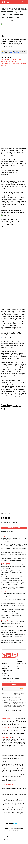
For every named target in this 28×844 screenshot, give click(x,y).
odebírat (14, 684)
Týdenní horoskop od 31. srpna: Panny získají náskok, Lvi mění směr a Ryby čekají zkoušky (12, 808)
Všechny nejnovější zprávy (14, 528)
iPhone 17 (15, 745)
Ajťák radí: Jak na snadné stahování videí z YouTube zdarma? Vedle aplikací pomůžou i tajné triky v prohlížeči (13, 642)
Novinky (3, 536)
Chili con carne (6, 730)
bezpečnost (4, 591)
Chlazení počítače (16, 737)
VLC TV (20, 745)
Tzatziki (20, 731)
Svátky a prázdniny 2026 (15, 723)
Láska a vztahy (18, 721)
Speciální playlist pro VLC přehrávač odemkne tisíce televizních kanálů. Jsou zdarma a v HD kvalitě (13, 636)
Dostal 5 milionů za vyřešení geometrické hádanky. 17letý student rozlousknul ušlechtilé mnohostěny (13, 765)
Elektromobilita (8, 745)
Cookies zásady (6, 675)
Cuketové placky (6, 731)
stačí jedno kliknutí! (14, 52)
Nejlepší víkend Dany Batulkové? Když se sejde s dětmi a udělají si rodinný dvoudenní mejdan (13, 813)
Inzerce (19, 666)
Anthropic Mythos (22, 742)
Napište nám (19, 513)
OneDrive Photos (10, 740)
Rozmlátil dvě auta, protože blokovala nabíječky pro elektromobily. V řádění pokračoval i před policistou (13, 754)
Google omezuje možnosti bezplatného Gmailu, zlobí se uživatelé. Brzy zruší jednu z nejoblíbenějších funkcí (13, 539)
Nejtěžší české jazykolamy (8, 721)
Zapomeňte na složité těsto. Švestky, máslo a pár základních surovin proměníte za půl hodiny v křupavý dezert (14, 789)
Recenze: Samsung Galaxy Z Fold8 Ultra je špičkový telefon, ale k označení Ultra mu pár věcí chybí (12, 572)
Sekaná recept (5, 733)
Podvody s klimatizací (6, 746)
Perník (10, 733)
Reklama (4, 665)
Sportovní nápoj (14, 730)
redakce (3, 20)
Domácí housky (5, 734)
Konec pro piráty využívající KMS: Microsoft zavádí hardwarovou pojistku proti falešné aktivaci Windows (12, 615)
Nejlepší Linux (16, 746)
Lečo (15, 733)
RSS (18, 668)
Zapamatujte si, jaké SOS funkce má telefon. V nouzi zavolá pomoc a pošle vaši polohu (14, 780)
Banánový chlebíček (21, 728)
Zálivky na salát (22, 730)
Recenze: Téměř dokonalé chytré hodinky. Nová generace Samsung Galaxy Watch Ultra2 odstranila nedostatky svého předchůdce (13, 578)
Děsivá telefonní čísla (16, 718)
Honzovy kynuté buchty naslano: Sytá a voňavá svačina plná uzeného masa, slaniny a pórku (12, 799)
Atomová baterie (6, 743)
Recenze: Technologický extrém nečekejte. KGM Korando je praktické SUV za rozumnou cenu (13, 775)
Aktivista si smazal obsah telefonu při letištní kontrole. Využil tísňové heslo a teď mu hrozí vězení (13, 605)
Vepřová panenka (16, 727)
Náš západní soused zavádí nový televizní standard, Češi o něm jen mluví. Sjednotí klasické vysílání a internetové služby (13, 554)
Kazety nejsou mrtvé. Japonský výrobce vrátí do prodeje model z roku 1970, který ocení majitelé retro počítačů (14, 760)
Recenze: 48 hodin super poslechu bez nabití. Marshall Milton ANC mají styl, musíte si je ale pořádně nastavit (13, 566)
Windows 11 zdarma (12, 742)
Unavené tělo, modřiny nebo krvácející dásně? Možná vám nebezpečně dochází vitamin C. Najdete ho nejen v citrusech (14, 794)
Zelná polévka (14, 731)
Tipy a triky (7, 6)
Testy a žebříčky (6, 563)
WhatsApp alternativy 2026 (14, 724)
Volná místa (5, 663)
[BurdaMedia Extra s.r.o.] (10, 655)
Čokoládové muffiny (11, 728)
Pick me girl (20, 720)
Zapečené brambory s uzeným (17, 734)
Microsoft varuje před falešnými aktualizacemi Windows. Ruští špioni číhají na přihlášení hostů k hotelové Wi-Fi (14, 595)
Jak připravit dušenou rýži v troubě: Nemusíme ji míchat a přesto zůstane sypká (13, 804)
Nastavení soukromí (7, 670)
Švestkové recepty (21, 733)
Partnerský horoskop (12, 720)
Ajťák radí (6, 723)
